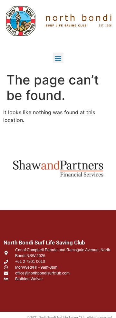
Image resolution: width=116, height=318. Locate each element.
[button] (58, 58)
